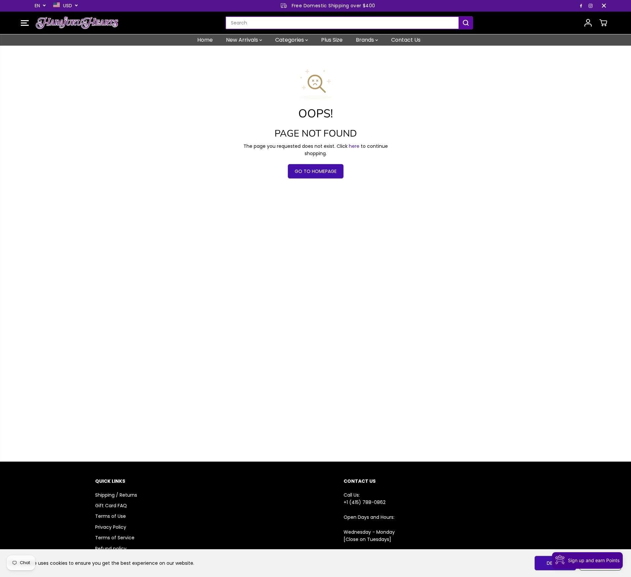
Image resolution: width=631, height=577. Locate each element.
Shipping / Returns (116, 495)
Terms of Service (114, 537)
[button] (25, 23)
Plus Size (332, 40)
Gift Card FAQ (111, 505)
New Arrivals (242, 40)
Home (205, 40)
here (354, 146)
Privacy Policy (110, 527)
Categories (290, 40)
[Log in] (588, 23)
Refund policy (111, 548)
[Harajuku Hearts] (77, 23)
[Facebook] (581, 6)
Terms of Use (110, 516)
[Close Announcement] (604, 5)
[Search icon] (466, 22)
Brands (365, 40)
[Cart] (603, 23)
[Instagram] (591, 6)
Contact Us (406, 40)
